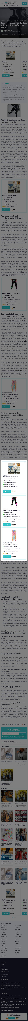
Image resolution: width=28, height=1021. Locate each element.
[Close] (25, 461)
